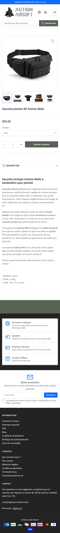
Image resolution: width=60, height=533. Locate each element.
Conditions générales (12, 468)
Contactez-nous (9, 472)
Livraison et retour (10, 421)
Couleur (5, 127)
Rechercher (50, 23)
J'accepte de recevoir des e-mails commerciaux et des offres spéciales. (30, 401)
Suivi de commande (11, 443)
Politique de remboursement (15, 439)
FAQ (4, 428)
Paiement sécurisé (10, 425)
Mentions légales (10, 464)
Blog (4, 432)
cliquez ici (17, 508)
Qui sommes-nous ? (11, 457)
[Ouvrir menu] (55, 12)
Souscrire (50, 395)
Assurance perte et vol (12, 475)
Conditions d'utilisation (13, 436)
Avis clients (7, 461)
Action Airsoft (32, 520)
